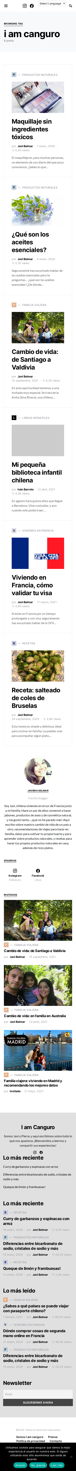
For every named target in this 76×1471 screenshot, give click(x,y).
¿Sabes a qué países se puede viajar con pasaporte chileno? (36, 1308)
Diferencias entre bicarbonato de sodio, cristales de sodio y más (33, 1246)
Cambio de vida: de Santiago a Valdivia (35, 359)
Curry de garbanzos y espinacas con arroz (30, 1166)
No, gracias (38, 1465)
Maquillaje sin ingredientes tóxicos (32, 129)
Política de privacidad (30, 1441)
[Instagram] (25, 6)
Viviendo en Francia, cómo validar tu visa (32, 585)
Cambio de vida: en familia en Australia (35, 1016)
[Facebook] (32, 6)
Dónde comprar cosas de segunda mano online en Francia (34, 1333)
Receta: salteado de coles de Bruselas (36, 697)
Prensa (52, 1437)
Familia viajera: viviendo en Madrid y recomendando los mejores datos (33, 1083)
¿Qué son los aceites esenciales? (30, 242)
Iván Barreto (26, 489)
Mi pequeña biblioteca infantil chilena (37, 472)
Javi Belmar (25, 146)
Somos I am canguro (29, 1437)
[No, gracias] (71, 1457)
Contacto (56, 1441)
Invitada (15, 1091)
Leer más (43, 1459)
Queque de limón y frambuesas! (24, 1187)
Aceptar (20, 1465)
